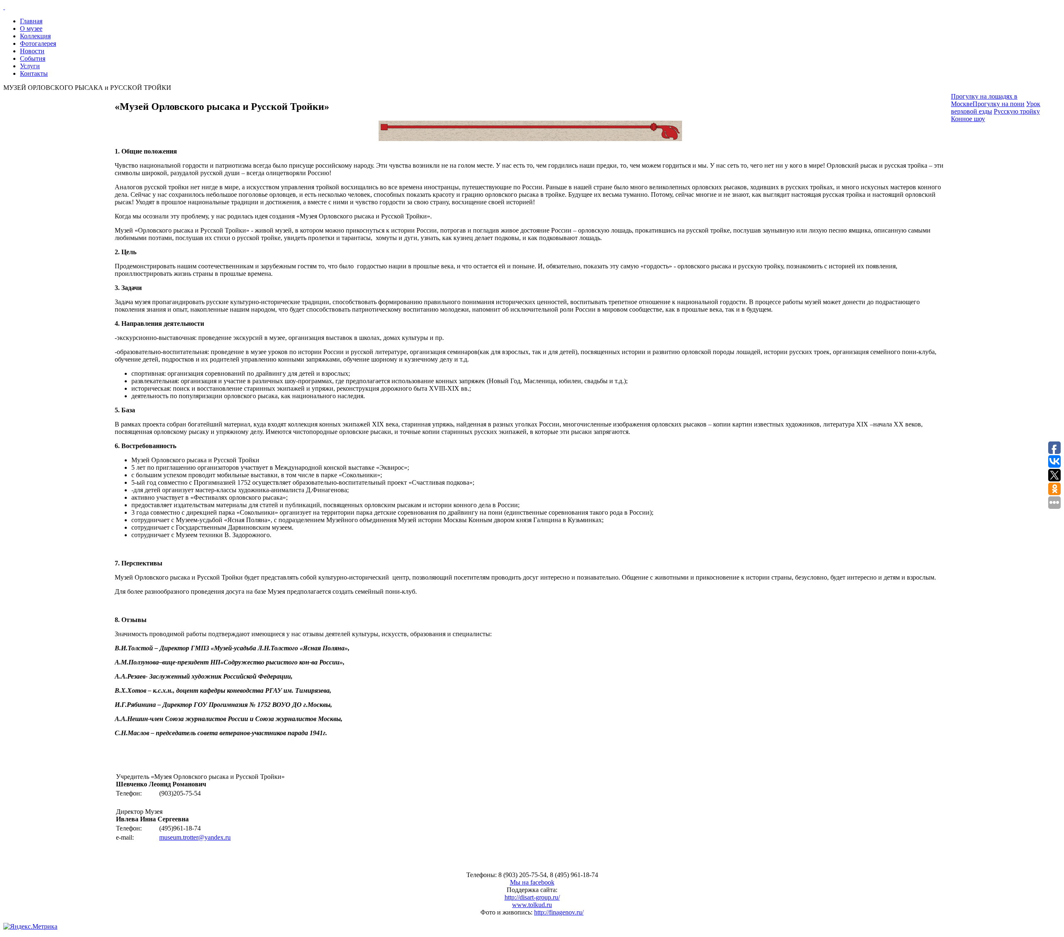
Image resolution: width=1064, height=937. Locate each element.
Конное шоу (968, 118)
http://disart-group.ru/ (532, 897)
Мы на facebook (532, 882)
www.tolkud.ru (532, 904)
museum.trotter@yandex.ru (195, 837)
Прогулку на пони (999, 103)
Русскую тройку (1017, 111)
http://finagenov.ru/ (559, 912)
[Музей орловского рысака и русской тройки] (532, 7)
